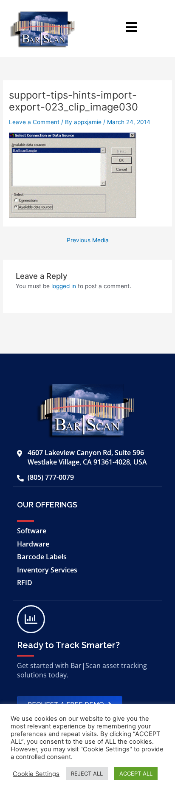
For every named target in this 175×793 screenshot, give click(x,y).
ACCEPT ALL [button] (135, 773)
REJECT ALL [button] (87, 773)
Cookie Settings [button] (36, 774)
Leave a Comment (34, 122)
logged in (63, 286)
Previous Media (88, 241)
